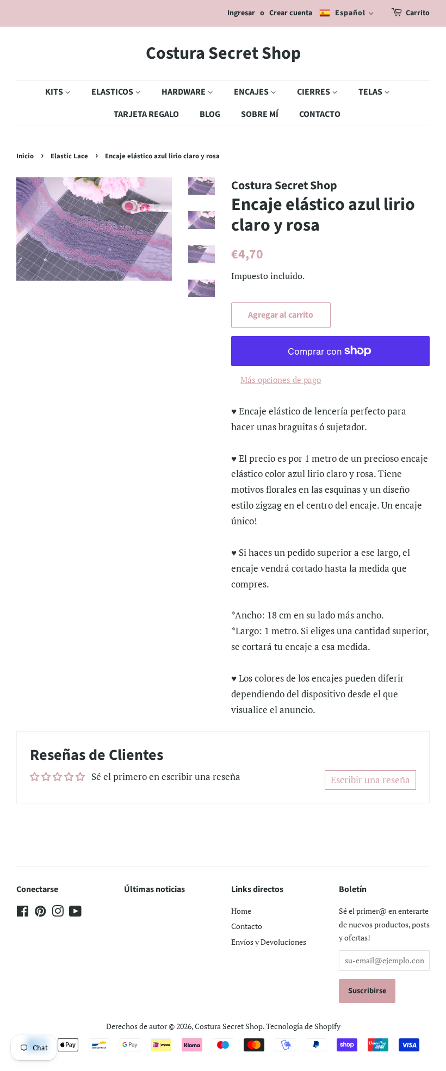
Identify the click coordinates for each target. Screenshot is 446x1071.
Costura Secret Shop (223, 53)
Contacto (246, 926)
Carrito (418, 13)
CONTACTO (319, 114)
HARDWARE (184, 92)
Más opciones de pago (280, 379)
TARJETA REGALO (146, 114)
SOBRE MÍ (259, 114)
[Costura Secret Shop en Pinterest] (40, 913)
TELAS (371, 92)
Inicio (25, 156)
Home (241, 911)
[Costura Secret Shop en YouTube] (75, 913)
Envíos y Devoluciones (268, 942)
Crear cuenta (290, 13)
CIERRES (314, 92)
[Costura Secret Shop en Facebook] (22, 913)
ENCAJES (252, 92)
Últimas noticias (154, 889)
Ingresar (241, 13)
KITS (55, 92)
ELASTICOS (113, 92)
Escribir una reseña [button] (370, 779)
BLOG (210, 114)
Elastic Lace (69, 156)
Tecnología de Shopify (303, 1026)
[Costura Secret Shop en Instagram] (58, 913)
